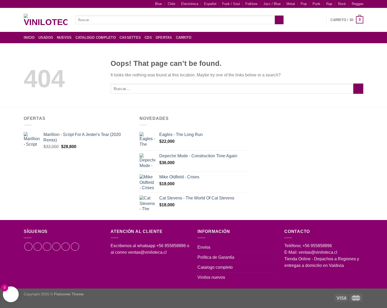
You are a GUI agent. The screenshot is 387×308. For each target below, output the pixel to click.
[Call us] (65, 246)
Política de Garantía (215, 257)
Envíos (203, 247)
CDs (148, 38)
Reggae (357, 4)
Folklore (251, 4)
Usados (45, 38)
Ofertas (164, 38)
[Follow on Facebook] (340, 37)
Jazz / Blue (272, 4)
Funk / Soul (231, 4)
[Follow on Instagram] (346, 37)
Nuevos (64, 38)
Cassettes (130, 38)
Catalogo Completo (96, 38)
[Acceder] (319, 20)
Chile (171, 4)
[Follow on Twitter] (353, 37)
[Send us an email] (360, 37)
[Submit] (279, 20)
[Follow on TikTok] (47, 246)
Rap (329, 4)
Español (210, 4)
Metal (290, 4)
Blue (158, 4)
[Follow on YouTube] (75, 246)
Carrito (184, 38)
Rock (342, 4)
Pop (304, 4)
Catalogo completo (215, 267)
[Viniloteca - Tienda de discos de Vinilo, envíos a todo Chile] (45, 20)
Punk (316, 4)
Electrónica (189, 4)
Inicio (29, 38)
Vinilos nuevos (211, 277)
